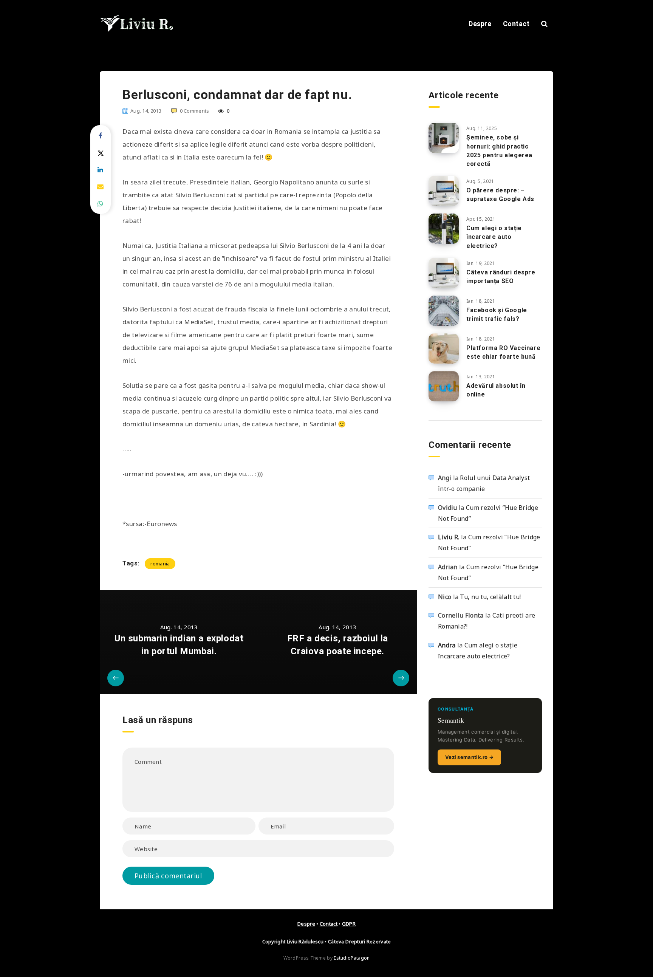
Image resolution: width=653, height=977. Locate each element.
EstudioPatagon (352, 958)
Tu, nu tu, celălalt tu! (490, 597)
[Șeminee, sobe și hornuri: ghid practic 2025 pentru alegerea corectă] (444, 138)
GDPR (349, 923)
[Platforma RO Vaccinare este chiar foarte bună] (444, 348)
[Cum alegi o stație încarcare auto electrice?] (444, 229)
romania (160, 563)
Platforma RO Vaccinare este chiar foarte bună (503, 352)
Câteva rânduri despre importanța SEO (500, 277)
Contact (516, 24)
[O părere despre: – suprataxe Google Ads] (444, 191)
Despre (480, 24)
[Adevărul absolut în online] (444, 386)
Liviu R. (448, 537)
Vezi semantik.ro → (469, 757)
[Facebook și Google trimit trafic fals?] (444, 311)
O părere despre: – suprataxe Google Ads (500, 195)
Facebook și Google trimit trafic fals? (496, 314)
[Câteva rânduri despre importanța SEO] (444, 273)
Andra (447, 645)
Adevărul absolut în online (495, 390)
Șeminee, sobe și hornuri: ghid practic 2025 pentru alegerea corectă (499, 150)
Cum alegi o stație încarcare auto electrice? (494, 237)
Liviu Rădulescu (305, 941)
